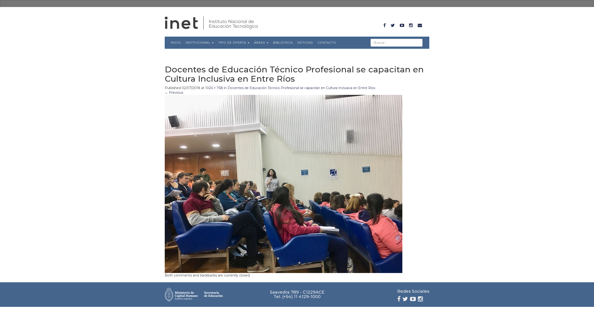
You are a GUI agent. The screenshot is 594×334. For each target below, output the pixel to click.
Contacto (327, 42)
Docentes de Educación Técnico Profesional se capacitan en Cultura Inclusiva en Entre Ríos (301, 88)
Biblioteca (283, 42)
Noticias (305, 42)
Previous (174, 92)
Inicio (176, 42)
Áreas (260, 42)
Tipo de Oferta (232, 42)
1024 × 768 (214, 88)
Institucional (198, 42)
